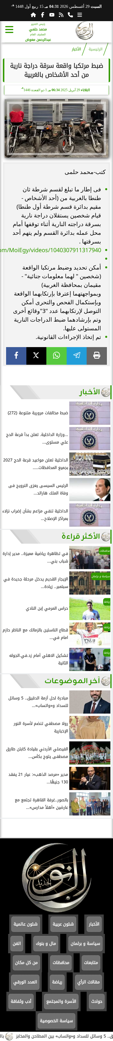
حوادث (96, 1001)
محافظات (61, 963)
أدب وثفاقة (21, 1001)
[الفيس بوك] (42, 14)
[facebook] (16, 356)
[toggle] (9, 29)
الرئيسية (96, 49)
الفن (17, 943)
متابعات (91, 963)
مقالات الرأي (88, 982)
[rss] (61, 14)
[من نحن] (70, 14)
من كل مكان (26, 963)
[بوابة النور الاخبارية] (84, 31)
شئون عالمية (26, 924)
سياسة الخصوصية (56, 1021)
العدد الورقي (25, 982)
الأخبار (76, 49)
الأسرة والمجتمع (61, 1001)
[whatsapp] (56, 356)
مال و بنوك (46, 943)
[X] (36, 356)
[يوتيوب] (52, 14)
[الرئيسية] (33, 14)
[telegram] (77, 356)
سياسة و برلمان (85, 943)
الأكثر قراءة (80, 536)
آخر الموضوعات (72, 681)
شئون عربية (63, 924)
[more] (79, 14)
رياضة (57, 982)
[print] (97, 356)
